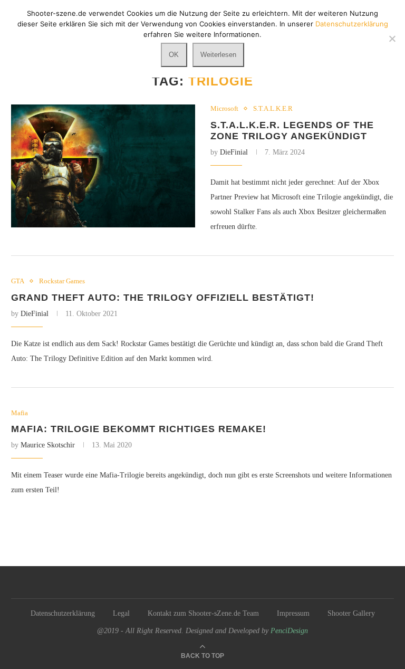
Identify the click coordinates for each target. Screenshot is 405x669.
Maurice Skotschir (48, 445)
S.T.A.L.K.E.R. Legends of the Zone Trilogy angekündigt (292, 130)
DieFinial (234, 152)
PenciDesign (289, 631)
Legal (121, 613)
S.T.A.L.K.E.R (273, 108)
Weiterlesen (218, 55)
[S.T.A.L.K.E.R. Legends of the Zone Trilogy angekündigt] (103, 165)
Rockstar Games (62, 281)
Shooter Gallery (351, 613)
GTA (17, 281)
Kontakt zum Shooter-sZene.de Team (203, 613)
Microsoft (224, 108)
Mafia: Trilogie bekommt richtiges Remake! (138, 429)
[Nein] (392, 38)
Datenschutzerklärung (63, 613)
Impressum (293, 613)
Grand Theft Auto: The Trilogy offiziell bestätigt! (162, 297)
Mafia (19, 413)
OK (174, 55)
